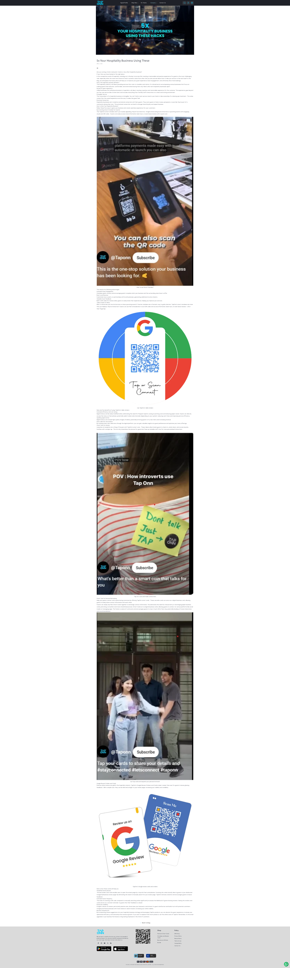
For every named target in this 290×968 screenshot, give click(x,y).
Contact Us (177, 945)
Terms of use (177, 941)
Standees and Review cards (163, 936)
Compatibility (178, 943)
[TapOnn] (145, 200)
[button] (134, 3)
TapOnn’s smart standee (106, 111)
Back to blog (146, 923)
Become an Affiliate (162, 940)
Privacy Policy (178, 936)
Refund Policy (178, 938)
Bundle (159, 942)
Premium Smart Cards (163, 933)
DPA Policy (177, 933)
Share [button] (99, 68)
